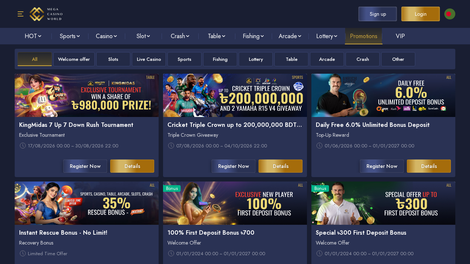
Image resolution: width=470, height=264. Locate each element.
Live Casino (149, 59)
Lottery (256, 59)
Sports (184, 59)
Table (291, 59)
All (34, 59)
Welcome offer (74, 59)
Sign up (378, 14)
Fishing (220, 59)
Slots (113, 59)
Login (421, 14)
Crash (363, 59)
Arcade (327, 59)
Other (398, 59)
